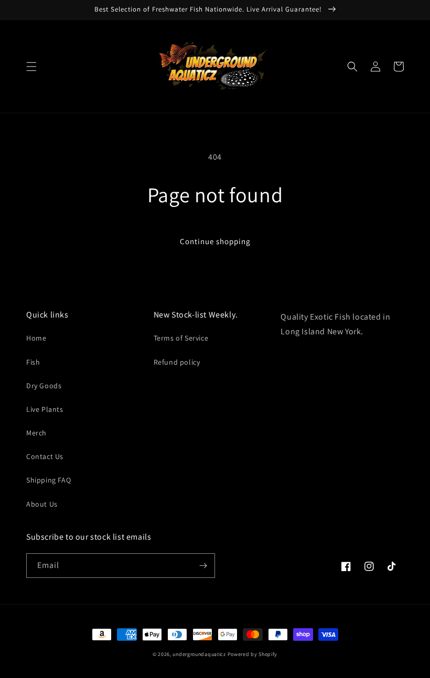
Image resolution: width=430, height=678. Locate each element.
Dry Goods (43, 385)
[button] (31, 66)
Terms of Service (181, 338)
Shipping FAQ (48, 480)
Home (36, 338)
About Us (42, 504)
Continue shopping (215, 241)
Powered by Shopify (253, 654)
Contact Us (44, 456)
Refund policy (177, 362)
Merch (36, 433)
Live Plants (44, 409)
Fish (33, 362)
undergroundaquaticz (199, 654)
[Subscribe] (202, 565)
